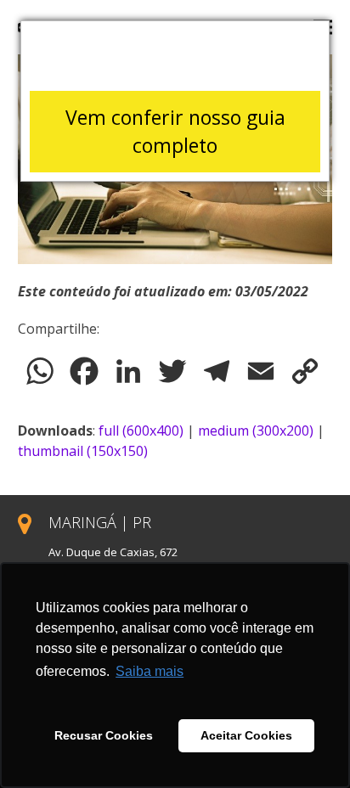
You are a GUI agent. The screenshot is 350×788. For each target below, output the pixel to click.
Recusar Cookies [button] (103, 735)
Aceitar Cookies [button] (246, 735)
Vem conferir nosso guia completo (175, 131)
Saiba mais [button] (149, 671)
